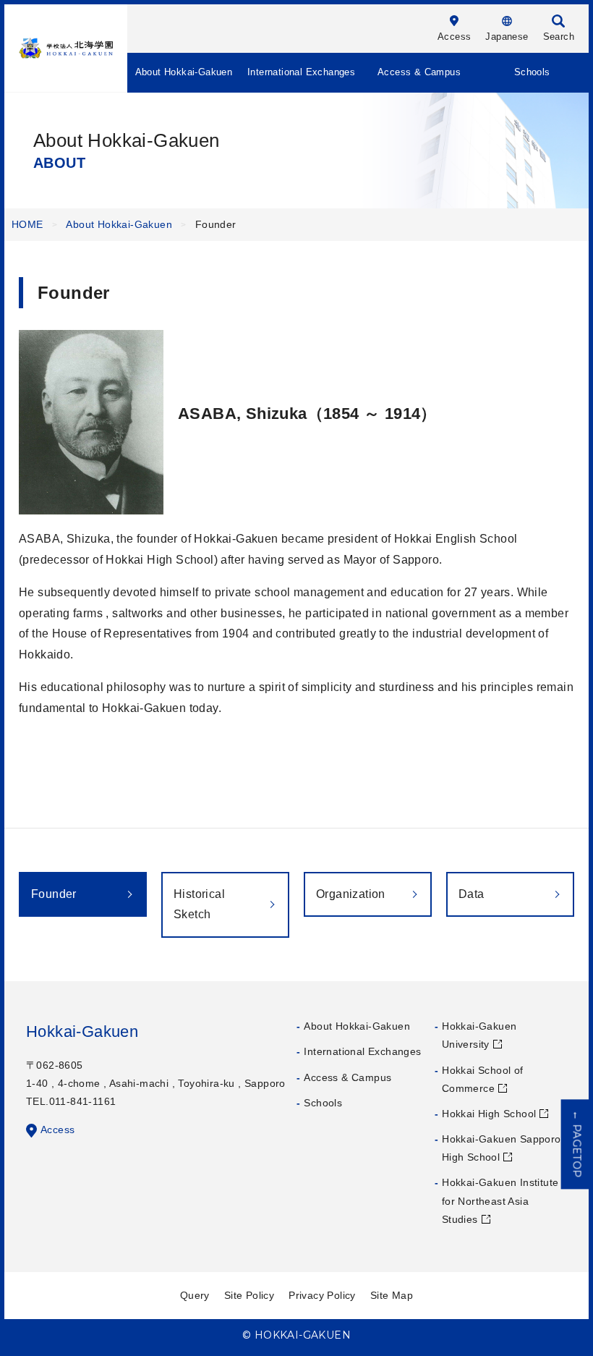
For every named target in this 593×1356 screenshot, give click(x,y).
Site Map (391, 1295)
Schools (532, 72)
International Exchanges (301, 72)
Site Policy (249, 1295)
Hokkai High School (489, 1113)
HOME (27, 224)
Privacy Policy (322, 1295)
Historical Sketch (199, 904)
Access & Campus (419, 72)
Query (195, 1295)
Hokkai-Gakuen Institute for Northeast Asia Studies (500, 1200)
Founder (54, 894)
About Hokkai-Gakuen (184, 72)
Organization (350, 894)
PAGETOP (577, 1144)
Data (471, 894)
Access (57, 1129)
